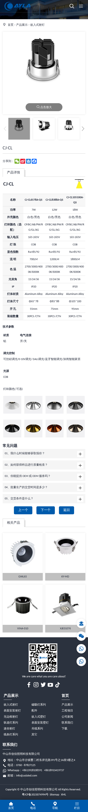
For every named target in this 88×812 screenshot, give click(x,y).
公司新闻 (67, 716)
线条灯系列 (11, 734)
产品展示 (22, 25)
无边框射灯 (11, 716)
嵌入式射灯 (37, 25)
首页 (11, 25)
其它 (34, 734)
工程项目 (67, 710)
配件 (34, 710)
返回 (66, 510)
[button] (83, 128)
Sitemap (54, 794)
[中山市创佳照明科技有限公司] (17, 11)
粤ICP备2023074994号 (35, 794)
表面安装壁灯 (40, 722)
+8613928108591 (32, 770)
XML (63, 794)
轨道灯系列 (11, 722)
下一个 (46, 510)
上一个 (23, 510)
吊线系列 (37, 728)
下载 (64, 728)
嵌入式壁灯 (39, 716)
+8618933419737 (54, 770)
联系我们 (67, 722)
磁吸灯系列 (39, 704)
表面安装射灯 (12, 710)
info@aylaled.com (26, 775)
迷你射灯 (9, 728)
